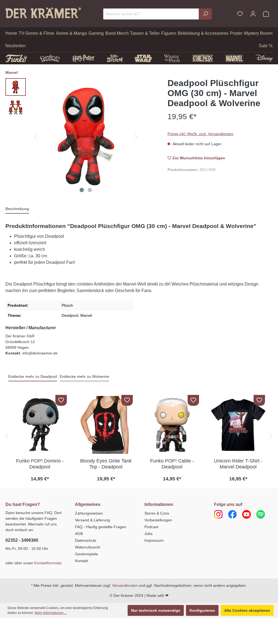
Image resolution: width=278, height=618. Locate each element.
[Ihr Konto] (253, 13)
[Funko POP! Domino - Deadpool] (40, 425)
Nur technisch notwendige (155, 610)
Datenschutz (85, 540)
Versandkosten (125, 585)
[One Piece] (202, 58)
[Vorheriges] (35, 136)
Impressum (154, 540)
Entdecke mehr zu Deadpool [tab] (32, 376)
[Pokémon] (50, 58)
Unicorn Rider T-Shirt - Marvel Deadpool (238, 464)
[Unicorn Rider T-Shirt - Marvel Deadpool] (238, 425)
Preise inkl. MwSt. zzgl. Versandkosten (200, 134)
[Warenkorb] (266, 13)
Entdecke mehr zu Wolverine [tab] (84, 376)
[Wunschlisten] (240, 13)
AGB (79, 533)
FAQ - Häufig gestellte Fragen (100, 527)
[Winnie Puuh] (172, 58)
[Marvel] (234, 58)
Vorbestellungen (158, 520)
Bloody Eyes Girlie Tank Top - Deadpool (106, 464)
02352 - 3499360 (21, 540)
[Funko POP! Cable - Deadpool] (172, 425)
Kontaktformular (47, 563)
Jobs (148, 533)
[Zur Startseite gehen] (43, 12)
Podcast (151, 527)
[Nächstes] (136, 136)
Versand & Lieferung (92, 520)
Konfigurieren (202, 610)
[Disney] (264, 58)
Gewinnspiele (86, 554)
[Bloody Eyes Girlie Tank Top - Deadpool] (106, 425)
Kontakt (81, 561)
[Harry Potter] (83, 58)
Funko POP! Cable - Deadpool (172, 464)
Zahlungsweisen (89, 513)
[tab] (17, 209)
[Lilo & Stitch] (115, 58)
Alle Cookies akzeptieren (247, 610)
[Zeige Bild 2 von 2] (90, 190)
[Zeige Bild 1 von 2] (82, 190)
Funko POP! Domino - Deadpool (40, 464)
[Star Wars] (143, 58)
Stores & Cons (156, 513)
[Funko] (16, 58)
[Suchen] (205, 14)
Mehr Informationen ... (51, 613)
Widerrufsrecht (87, 547)
